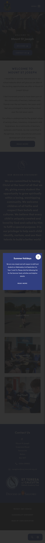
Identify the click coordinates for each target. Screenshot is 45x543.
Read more (24, 284)
